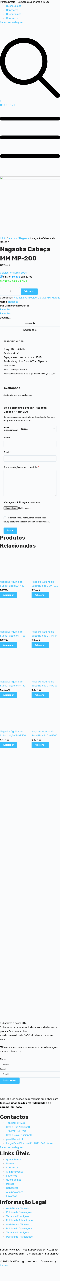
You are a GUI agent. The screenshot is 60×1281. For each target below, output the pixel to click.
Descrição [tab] (30, 323)
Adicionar (29, 291)
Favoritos (11, 1175)
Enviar (10, 530)
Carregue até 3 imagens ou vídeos (22, 502)
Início (3, 238)
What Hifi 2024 (18, 272)
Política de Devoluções (19, 1212)
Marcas (13, 238)
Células (4, 272)
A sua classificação (11, 428)
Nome (7, 437)
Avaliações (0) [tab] (30, 330)
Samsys (4, 1265)
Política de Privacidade (19, 1220)
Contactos (12, 10)
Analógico (31, 297)
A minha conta (14, 1171)
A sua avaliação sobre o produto (21, 467)
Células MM (44, 297)
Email (7, 452)
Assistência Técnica (17, 1208)
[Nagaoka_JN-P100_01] (30, 206)
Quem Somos (13, 5)
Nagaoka (24, 238)
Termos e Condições (17, 1216)
